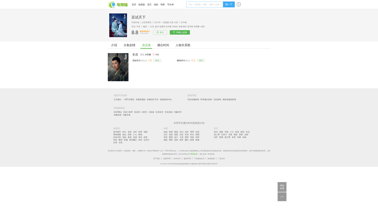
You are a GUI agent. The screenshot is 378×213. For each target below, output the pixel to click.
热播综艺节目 (152, 99)
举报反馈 (193, 154)
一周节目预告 (128, 99)
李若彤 (175, 26)
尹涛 (138, 26)
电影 (156, 4)
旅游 (237, 132)
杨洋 (157, 26)
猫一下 (228, 4)
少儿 (135, 134)
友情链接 (211, 158)
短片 (176, 137)
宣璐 (180, 26)
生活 (248, 132)
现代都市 (117, 132)
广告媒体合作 (199, 158)
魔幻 (187, 140)
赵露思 (162, 26)
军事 (239, 137)
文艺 (165, 134)
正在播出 (117, 99)
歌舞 (197, 140)
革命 (140, 137)
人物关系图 (183, 45)
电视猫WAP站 (166, 99)
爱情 (120, 140)
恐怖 (130, 134)
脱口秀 (227, 137)
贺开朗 (190, 26)
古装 (176, 22)
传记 (181, 132)
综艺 (149, 4)
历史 (181, 134)
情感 (221, 137)
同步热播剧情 (193, 99)
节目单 (170, 4)
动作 (140, 140)
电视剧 (141, 4)
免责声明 (166, 158)
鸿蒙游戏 (117, 115)
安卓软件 (159, 112)
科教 (244, 137)
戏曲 (221, 132)
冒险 (192, 137)
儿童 (181, 137)
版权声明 (187, 158)
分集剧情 (129, 45)
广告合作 (221, 158)
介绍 (114, 45)
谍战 (124, 137)
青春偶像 (117, 134)
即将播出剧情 (206, 99)
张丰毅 (169, 26)
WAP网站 (118, 112)
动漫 (135, 137)
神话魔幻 (133, 140)
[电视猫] (118, 4)
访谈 (230, 134)
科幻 (124, 132)
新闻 (241, 134)
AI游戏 (151, 112)
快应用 (137, 112)
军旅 (115, 140)
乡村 (135, 132)
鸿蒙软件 (178, 112)
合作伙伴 (177, 158)
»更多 (202, 26)
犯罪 (140, 132)
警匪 (171, 140)
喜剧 (130, 132)
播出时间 (163, 45)
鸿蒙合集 (127, 115)
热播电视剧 (140, 99)
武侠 (171, 22)
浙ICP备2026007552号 (207, 164)
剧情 (192, 140)
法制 (246, 134)
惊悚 (171, 132)
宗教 (226, 132)
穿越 (126, 140)
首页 (134, 4)
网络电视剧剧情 (229, 99)
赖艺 (185, 26)
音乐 (216, 132)
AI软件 (144, 112)
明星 (163, 4)
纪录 (187, 134)
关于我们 (156, 158)
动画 (165, 132)
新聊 (197, 134)
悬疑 (130, 137)
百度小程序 (128, 112)
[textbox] (205, 4)
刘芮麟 (196, 26)
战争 (146, 137)
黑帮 (192, 132)
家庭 (140, 134)
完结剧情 (217, 99)
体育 (165, 137)
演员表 (146, 45)
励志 (124, 134)
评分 (157, 60)
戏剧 (146, 132)
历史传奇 (117, 137)
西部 (187, 137)
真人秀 (217, 134)
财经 (242, 132)
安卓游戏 (168, 112)
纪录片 (146, 140)
